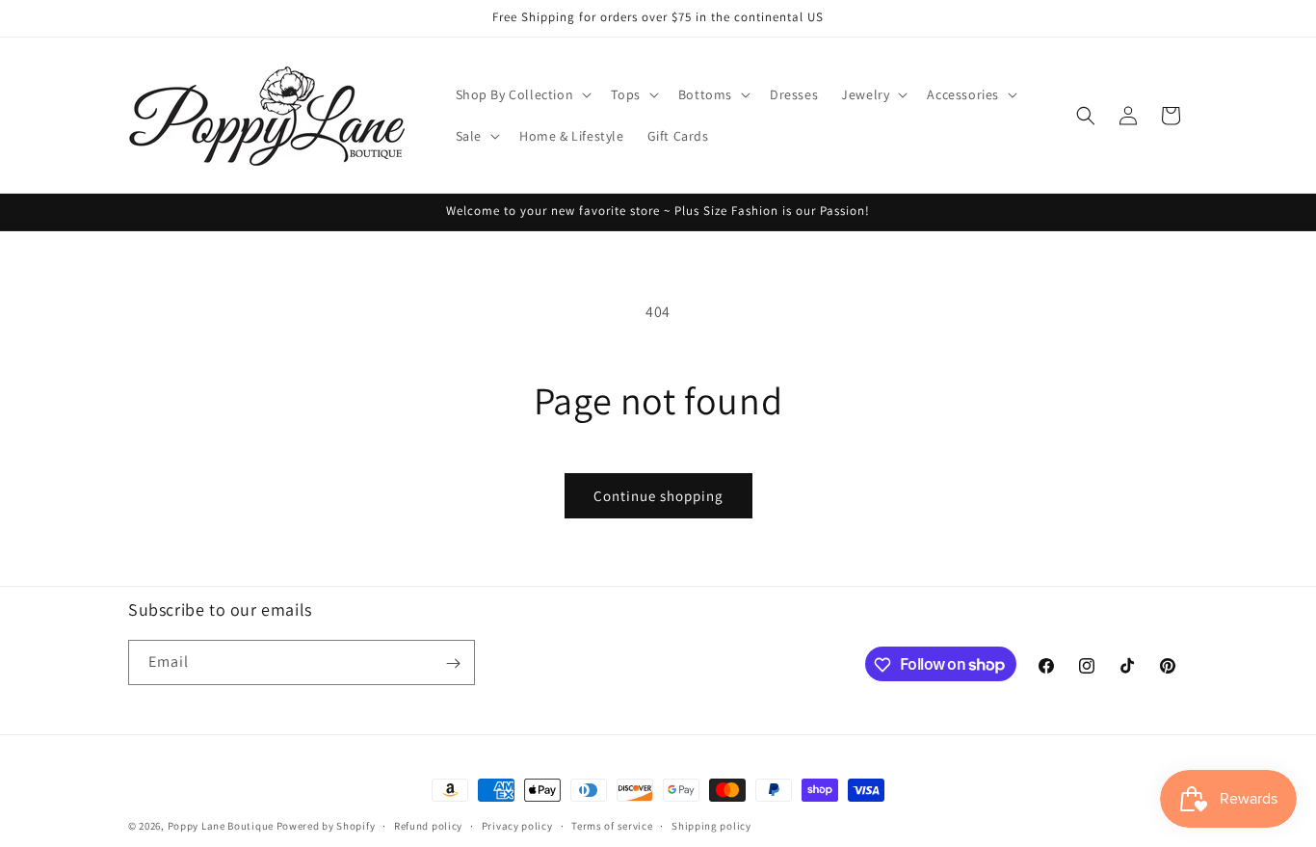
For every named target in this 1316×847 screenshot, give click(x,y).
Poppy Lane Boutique (221, 826)
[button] (522, 94)
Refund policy (428, 825)
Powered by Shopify (326, 826)
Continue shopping (658, 496)
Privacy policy (517, 825)
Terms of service (611, 825)
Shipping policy (711, 825)
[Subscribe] (453, 663)
